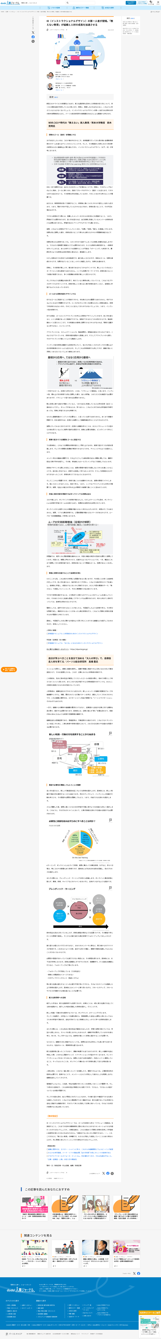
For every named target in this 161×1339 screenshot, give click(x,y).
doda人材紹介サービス (39, 1325)
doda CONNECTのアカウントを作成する (103, 1314)
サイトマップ (85, 1334)
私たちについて (88, 1313)
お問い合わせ (87, 1316)
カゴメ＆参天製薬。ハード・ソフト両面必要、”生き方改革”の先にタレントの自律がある (79, 1152)
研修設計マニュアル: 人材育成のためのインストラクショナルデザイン (73, 633)
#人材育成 (49, 1178)
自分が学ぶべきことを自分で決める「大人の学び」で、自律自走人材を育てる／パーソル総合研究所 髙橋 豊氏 (130, 31)
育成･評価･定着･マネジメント (46, 1311)
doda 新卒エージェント (100, 1325)
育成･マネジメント (12, 1308)
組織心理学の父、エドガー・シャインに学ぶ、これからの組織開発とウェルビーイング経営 (80, 1149)
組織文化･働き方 (12, 1311)
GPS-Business (123, 1325)
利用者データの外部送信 (96, 1334)
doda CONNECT (131, 2)
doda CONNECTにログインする (102, 1309)
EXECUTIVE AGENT (65, 1325)
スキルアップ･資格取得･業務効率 (47, 1317)
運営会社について (75, 1334)
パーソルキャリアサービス (88, 1309)
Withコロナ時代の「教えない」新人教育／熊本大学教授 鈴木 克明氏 (131, 23)
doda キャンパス (113, 1325)
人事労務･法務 (11, 1314)
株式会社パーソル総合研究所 (64, 83)
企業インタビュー (27, 1305)
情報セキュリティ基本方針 (44, 1334)
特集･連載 (72, 1314)
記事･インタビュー (74, 1305)
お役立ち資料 (73, 1311)
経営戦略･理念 (11, 1317)
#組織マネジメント (58, 1178)
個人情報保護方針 (31, 1334)
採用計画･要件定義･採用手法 (46, 1305)
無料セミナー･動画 (74, 1308)
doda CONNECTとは (103, 1305)
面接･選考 (41, 1308)
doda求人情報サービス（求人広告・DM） (18, 1325)
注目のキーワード (74, 1317)
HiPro (89, 1325)
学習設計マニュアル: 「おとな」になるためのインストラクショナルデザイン (75, 643)
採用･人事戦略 (11, 1305)
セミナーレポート (27, 1308)
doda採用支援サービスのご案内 (61, 1334)
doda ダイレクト (52, 1325)
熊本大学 (58, 72)
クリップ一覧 (87, 1305)
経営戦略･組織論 (43, 1314)
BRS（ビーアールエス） (79, 1325)
